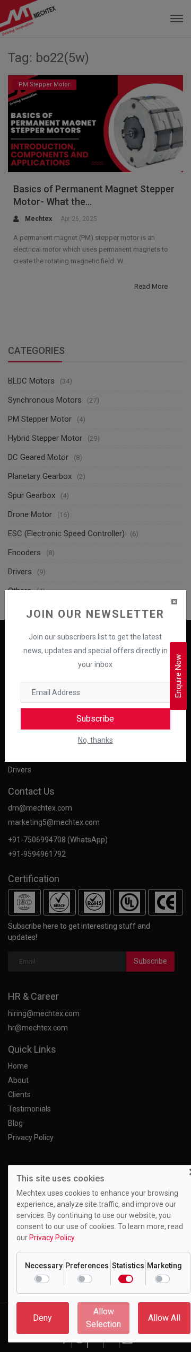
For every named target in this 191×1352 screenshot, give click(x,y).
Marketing (164, 1265)
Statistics (128, 1265)
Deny (42, 1318)
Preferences (87, 1265)
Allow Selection (103, 1317)
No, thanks (95, 740)
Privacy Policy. (52, 1237)
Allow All (164, 1318)
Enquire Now (178, 676)
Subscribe (95, 719)
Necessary (44, 1265)
